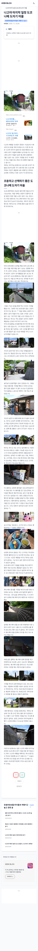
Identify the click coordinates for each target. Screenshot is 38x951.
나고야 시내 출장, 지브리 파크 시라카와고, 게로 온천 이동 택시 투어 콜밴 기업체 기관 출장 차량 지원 (12, 139)
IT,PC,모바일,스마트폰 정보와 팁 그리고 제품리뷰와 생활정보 (14, 871)
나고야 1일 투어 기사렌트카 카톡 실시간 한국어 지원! (12, 134)
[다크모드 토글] (34, 3)
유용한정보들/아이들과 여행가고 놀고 (16, 21)
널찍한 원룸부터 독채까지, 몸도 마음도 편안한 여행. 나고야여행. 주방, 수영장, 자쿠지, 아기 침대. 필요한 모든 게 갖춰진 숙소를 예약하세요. (13, 125)
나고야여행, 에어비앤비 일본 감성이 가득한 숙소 (13, 120)
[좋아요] (16, 775)
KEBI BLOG (7, 3)
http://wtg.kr (10, 129)
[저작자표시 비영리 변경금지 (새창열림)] (19, 788)
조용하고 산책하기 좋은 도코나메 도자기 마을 (18, 34)
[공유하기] (22, 775)
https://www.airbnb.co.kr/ (14, 115)
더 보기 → (32, 806)
